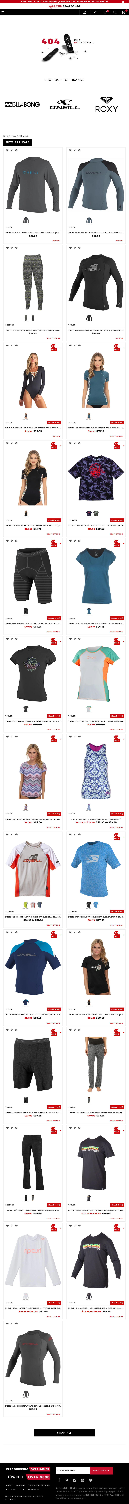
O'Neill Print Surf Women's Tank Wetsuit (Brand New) (96, 819)
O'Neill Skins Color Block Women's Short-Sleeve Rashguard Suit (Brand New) (96, 721)
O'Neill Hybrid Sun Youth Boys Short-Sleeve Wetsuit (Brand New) (96, 917)
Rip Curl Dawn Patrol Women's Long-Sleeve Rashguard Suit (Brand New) (33, 1308)
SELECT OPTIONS (53, 338)
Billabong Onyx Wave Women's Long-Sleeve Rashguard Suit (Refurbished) (33, 428)
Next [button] (125, 103)
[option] (23, 104)
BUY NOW (56, 241)
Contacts (20, 1485)
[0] (104, 13)
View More (114, 142)
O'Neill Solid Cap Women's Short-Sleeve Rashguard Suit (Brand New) (96, 624)
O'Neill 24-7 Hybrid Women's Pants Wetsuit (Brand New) (96, 1112)
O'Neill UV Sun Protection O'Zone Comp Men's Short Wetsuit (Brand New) (33, 624)
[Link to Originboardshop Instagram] (75, 1480)
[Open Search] (114, 12)
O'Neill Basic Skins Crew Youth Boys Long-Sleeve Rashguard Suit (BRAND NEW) (33, 1406)
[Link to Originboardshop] (64, 6)
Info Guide (11, 1490)
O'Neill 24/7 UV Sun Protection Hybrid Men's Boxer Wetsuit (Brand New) (33, 1112)
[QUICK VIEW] (16, 151)
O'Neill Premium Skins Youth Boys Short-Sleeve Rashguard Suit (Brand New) (33, 917)
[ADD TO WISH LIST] (7, 151)
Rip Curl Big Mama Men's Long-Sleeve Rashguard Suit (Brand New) (96, 1308)
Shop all (64, 1432)
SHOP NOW (101, 2)
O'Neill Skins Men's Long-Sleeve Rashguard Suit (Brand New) (96, 330)
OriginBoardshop (15, 1497)
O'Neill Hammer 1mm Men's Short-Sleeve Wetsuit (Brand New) (33, 1015)
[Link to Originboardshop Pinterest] (90, 1480)
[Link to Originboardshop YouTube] (82, 1480)
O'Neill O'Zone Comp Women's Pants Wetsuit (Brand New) (33, 330)
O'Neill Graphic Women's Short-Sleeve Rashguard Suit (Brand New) (96, 1015)
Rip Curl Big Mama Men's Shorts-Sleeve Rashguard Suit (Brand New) (96, 1210)
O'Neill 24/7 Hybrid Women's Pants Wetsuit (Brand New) (33, 1210)
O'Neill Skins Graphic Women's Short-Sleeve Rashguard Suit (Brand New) (33, 721)
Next (43, 220)
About (9, 1485)
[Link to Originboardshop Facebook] (59, 1480)
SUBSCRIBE (99, 1470)
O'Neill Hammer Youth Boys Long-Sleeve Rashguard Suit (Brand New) (96, 233)
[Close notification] (123, 2)
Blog (22, 1490)
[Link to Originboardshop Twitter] (67, 1480)
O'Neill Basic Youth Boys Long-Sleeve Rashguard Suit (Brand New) (33, 233)
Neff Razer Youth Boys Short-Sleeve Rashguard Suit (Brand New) (96, 526)
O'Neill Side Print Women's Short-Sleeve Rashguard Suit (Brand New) (96, 428)
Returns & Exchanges (39, 1485)
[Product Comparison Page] (95, 13)
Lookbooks (33, 1490)
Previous (20, 220)
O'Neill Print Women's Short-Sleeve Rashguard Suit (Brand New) (33, 819)
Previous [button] (3, 103)
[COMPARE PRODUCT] (11, 151)
